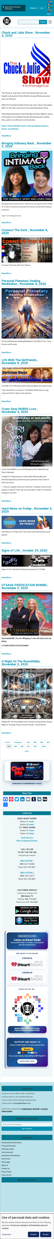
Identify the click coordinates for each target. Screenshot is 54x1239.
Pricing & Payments (9, 1146)
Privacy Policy (7, 1172)
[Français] (49, 4)
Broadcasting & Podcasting (11, 1143)
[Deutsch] (51, 4)
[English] (49, 1)
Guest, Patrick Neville (11, 126)
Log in (42, 8)
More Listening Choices (27, 841)
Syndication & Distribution (11, 1155)
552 (36, 746)
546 (42, 742)
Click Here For (27, 838)
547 (49, 742)
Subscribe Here (27, 1061)
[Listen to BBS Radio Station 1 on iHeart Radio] (27, 963)
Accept (46, 1234)
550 (23, 746)
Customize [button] (6, 1234)
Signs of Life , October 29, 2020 (24, 550)
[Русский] (49, 10)
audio (31, 821)
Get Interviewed (7, 1152)
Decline (34, 1234)
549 (16, 746)
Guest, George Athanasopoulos (34, 126)
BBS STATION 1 (27, 861)
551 (29, 746)
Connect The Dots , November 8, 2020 (25, 231)
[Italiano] (49, 7)
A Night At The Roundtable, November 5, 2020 (21, 663)
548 (9, 746)
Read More (6, 136)
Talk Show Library (8, 1149)
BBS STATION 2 (27, 873)
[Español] (51, 10)
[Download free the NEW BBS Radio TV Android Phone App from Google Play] (27, 910)
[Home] (7, 22)
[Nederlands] (51, 1)
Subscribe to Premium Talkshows (13, 8)
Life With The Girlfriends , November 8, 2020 (20, 361)
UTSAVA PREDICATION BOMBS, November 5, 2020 (25, 586)
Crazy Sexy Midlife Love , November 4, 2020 (20, 410)
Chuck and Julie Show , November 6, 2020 (26, 34)
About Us (5, 1165)
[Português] (51, 7)
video (31, 830)
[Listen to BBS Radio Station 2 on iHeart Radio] (27, 978)
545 (36, 742)
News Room (6, 1159)
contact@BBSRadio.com (22, 1103)
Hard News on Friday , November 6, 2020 (27, 510)
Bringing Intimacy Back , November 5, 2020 (27, 144)
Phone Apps (6, 1162)
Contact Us (6, 1168)
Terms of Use (6, 1175)
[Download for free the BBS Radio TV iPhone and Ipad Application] (27, 920)
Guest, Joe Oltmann (10, 129)
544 (29, 742)
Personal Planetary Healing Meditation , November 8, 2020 (24, 282)
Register (33, 8)
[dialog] (27, 1226)
